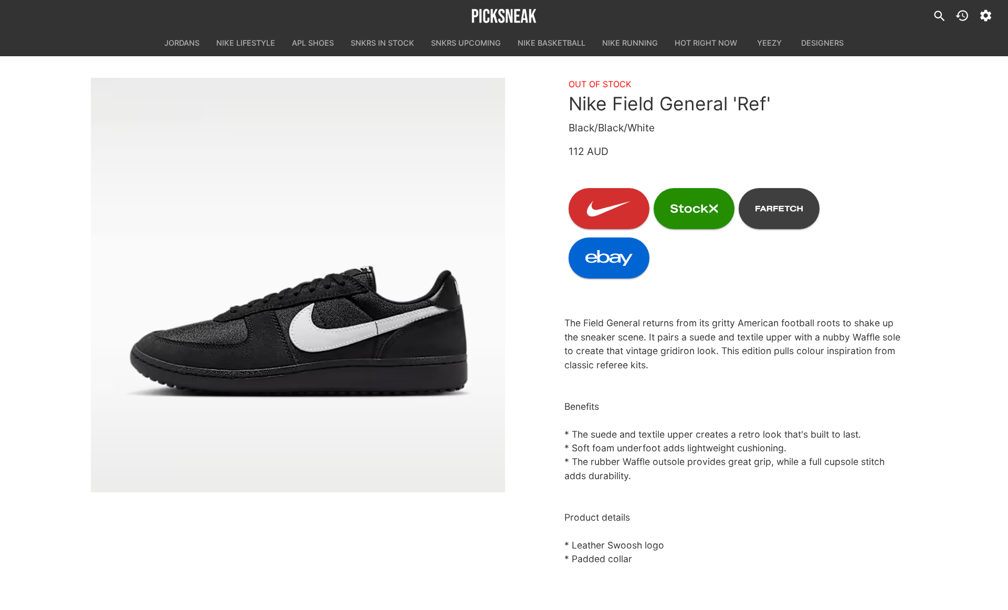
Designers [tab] (822, 42)
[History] (962, 15)
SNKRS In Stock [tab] (382, 42)
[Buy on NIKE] (609, 208)
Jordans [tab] (182, 42)
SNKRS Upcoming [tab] (466, 42)
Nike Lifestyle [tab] (245, 42)
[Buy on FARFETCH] (779, 208)
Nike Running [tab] (630, 42)
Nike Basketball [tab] (551, 42)
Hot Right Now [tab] (706, 42)
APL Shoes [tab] (313, 42)
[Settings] (985, 15)
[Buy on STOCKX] (694, 208)
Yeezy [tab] (769, 42)
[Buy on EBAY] (609, 257)
